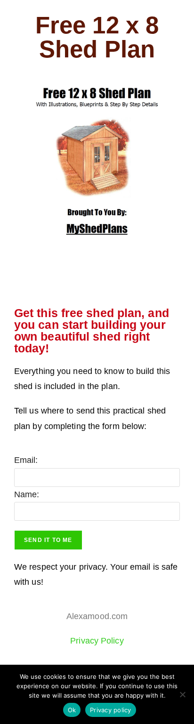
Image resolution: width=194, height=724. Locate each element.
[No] (182, 694)
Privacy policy (110, 710)
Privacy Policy (96, 640)
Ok (72, 710)
